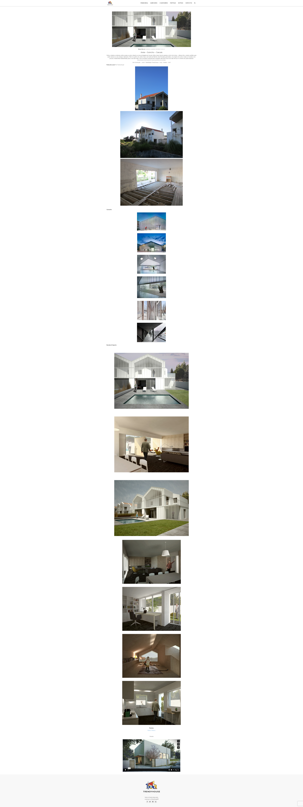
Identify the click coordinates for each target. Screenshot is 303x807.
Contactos (188, 3)
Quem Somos (153, 3)
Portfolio (173, 3)
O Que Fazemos (164, 3)
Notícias (180, 3)
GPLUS (162, 49)
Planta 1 (149, 730)
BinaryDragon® (154, 799)
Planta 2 (154, 730)
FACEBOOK (147, 49)
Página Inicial (144, 3)
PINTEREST (158, 49)
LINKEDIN (153, 49)
